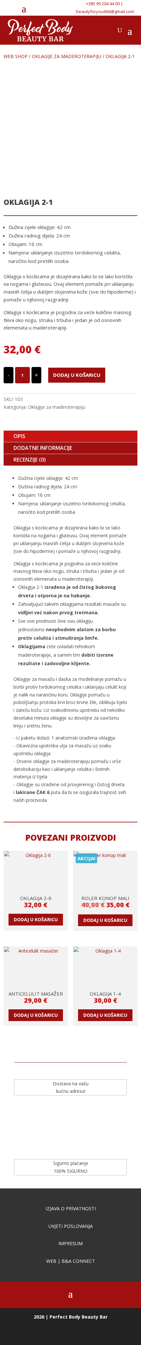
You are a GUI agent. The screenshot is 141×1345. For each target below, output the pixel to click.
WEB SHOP (16, 56)
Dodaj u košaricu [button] (36, 919)
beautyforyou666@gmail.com (105, 11)
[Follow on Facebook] (52, 8)
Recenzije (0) (29, 459)
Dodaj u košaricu (76, 375)
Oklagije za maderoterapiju (66, 56)
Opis (19, 436)
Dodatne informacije (42, 447)
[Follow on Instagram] (64, 8)
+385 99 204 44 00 (103, 4)
